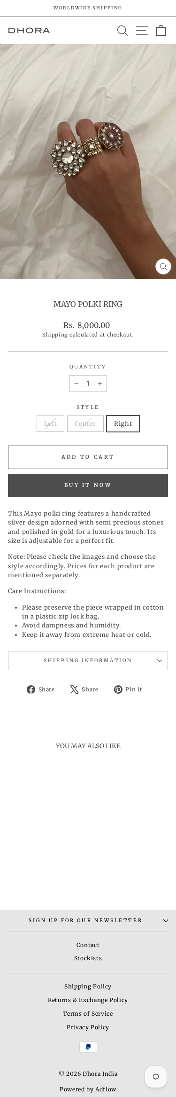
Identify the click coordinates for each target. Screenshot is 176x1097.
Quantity (88, 367)
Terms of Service (88, 1013)
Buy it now (88, 485)
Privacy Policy (88, 1027)
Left (50, 424)
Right (123, 424)
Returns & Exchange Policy (88, 999)
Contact (88, 944)
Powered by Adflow (88, 1089)
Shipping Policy (88, 986)
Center (85, 424)
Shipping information (88, 661)
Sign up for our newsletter (85, 920)
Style (88, 407)
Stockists (88, 958)
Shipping (55, 334)
